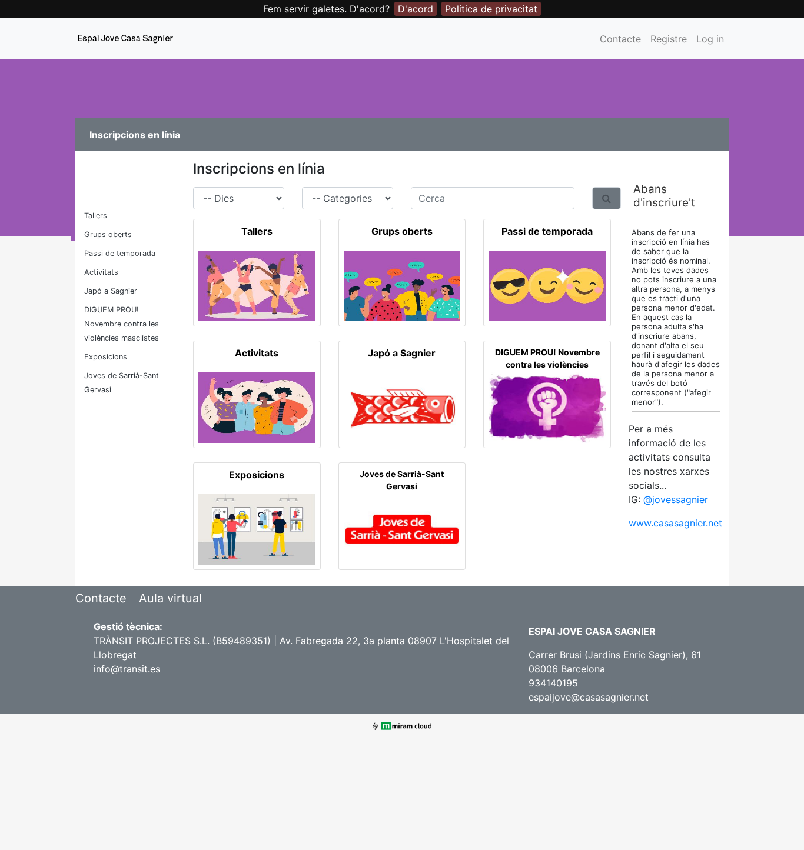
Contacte (620, 39)
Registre (668, 39)
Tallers (95, 215)
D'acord (415, 9)
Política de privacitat (491, 9)
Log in (710, 39)
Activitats (101, 272)
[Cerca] (606, 198)
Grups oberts (108, 234)
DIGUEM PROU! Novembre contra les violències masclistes (121, 323)
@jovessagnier (675, 499)
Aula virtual (170, 598)
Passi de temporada (119, 253)
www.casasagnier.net (675, 523)
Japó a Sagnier (110, 290)
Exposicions (105, 356)
